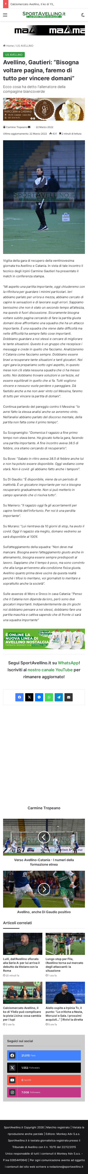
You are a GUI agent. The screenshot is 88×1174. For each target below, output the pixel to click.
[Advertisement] (44, 755)
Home (10, 45)
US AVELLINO (24, 45)
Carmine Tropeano (16, 127)
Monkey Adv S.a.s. (68, 1134)
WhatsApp (68, 662)
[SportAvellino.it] (44, 14)
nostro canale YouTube (50, 669)
